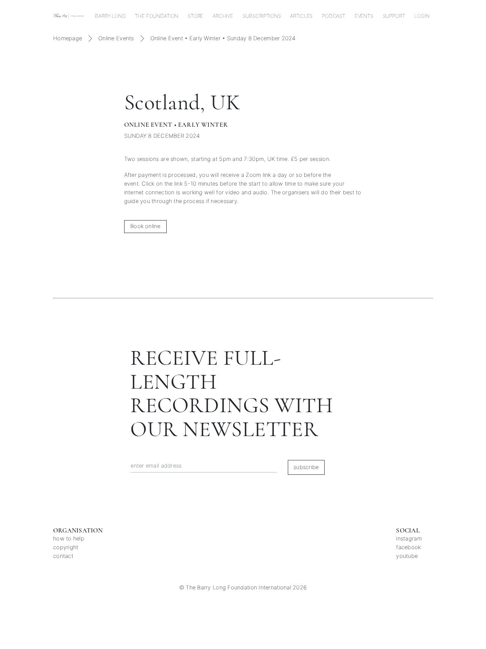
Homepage (67, 38)
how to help (68, 538)
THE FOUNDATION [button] (156, 16)
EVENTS (364, 16)
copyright (65, 547)
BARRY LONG (110, 16)
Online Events (116, 38)
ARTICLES (301, 16)
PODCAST (333, 16)
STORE (195, 16)
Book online (145, 226)
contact (63, 556)
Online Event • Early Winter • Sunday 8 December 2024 (223, 38)
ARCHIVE (223, 16)
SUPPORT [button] (394, 16)
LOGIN (421, 16)
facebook (408, 547)
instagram (408, 538)
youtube (407, 556)
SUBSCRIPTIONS (262, 16)
